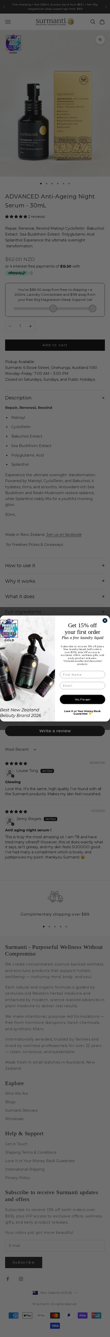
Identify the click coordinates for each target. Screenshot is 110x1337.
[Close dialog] (105, 620)
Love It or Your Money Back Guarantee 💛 (82, 712)
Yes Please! (83, 699)
